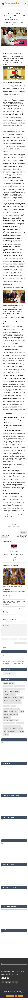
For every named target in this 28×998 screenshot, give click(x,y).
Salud (10, 725)
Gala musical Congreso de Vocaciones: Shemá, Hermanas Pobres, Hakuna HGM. (14, 602)
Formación (6, 700)
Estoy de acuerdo (10, 996)
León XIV (15, 703)
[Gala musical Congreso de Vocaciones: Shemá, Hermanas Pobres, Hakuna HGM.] (14, 599)
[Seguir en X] (6, 982)
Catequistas (21, 689)
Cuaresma (6, 691)
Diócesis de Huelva (14, 691)
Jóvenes (18, 700)
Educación (12, 694)
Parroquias (6, 723)
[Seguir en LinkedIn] (13, 982)
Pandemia (6, 714)
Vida (5, 731)
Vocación (6, 734)
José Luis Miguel (13, 22)
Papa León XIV (7, 717)
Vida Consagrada (11, 731)
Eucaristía (15, 697)
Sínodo (21, 728)
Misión (13, 706)
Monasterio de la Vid (9, 708)
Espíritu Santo (7, 697)
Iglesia (12, 700)
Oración (21, 711)
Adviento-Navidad (8, 686)
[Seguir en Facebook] (2, 982)
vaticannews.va (10, 287)
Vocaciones (21, 731)
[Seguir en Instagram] (9, 982)
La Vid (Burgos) (7, 703)
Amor (23, 686)
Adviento (11, 683)
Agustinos (17, 686)
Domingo (6, 694)
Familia (21, 697)
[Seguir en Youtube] (16, 982)
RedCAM (5, 725)
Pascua (13, 723)
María (20, 703)
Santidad (6, 728)
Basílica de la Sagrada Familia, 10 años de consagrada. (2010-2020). (13, 587)
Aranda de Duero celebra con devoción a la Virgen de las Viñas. (13, 594)
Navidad (6, 711)
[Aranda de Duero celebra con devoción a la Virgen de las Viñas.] (14, 591)
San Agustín (17, 725)
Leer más (21, 996)
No (16, 996)
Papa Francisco (14, 714)
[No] (26, 994)
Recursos (17, 24)
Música (17, 708)
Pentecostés (19, 723)
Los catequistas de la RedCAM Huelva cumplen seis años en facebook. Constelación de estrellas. (14, 610)
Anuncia (8, 24)
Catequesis (12, 24)
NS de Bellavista (13, 711)
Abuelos (6, 683)
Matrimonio (7, 706)
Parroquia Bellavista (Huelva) (11, 720)
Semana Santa (13, 728)
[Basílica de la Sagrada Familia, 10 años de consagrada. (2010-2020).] (14, 576)
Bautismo (6, 689)
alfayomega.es (10, 514)
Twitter (5, 406)
